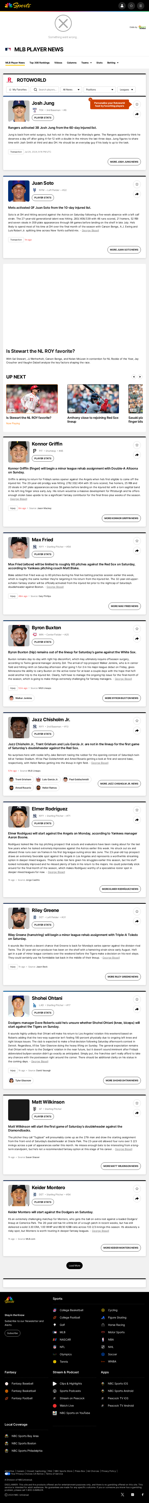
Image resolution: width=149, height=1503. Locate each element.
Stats (99, 62)
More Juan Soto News (124, 249)
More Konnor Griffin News (121, 518)
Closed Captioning (36, 1471)
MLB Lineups (45, 688)
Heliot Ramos (49, 787)
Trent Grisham (23, 779)
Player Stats (42, 117)
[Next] (140, 376)
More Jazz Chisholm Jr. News (119, 783)
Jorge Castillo (33, 880)
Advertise (9, 1471)
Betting (111, 62)
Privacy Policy (108, 1471)
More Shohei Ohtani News (122, 1080)
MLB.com (30, 1239)
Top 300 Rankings (39, 62)
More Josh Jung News (124, 161)
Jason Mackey (44, 508)
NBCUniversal (25, 1479)
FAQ (50, 1471)
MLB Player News (15, 62)
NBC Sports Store (64, 1471)
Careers (20, 1471)
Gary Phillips (45, 596)
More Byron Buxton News (121, 698)
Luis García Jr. (50, 779)
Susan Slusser (33, 1157)
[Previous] (134, 376)
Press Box (80, 1471)
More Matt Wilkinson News (120, 1166)
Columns (72, 62)
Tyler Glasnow (23, 1080)
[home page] (18, 5)
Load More (74, 1265)
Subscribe (12, 1333)
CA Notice (38, 1473)
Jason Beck (42, 966)
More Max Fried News (124, 606)
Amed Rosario (23, 787)
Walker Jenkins (23, 698)
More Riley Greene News (123, 976)
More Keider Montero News (120, 1247)
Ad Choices (93, 1471)
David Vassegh (43, 1070)
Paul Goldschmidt (79, 779)
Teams (85, 62)
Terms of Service (54, 1473)
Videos (58, 62)
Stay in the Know (14, 1315)
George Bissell (90, 230)
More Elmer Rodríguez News (120, 889)
